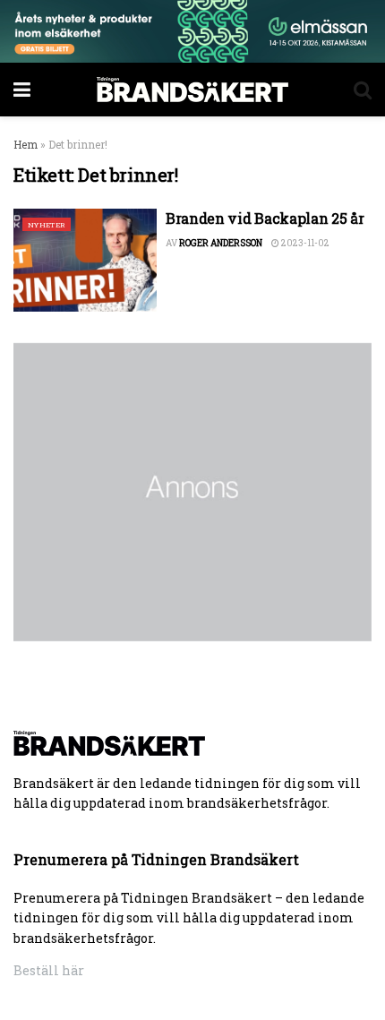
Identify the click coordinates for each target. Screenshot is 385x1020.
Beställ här (48, 970)
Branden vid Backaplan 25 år (265, 218)
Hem (25, 144)
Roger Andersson (220, 243)
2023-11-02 (304, 243)
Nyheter (46, 224)
